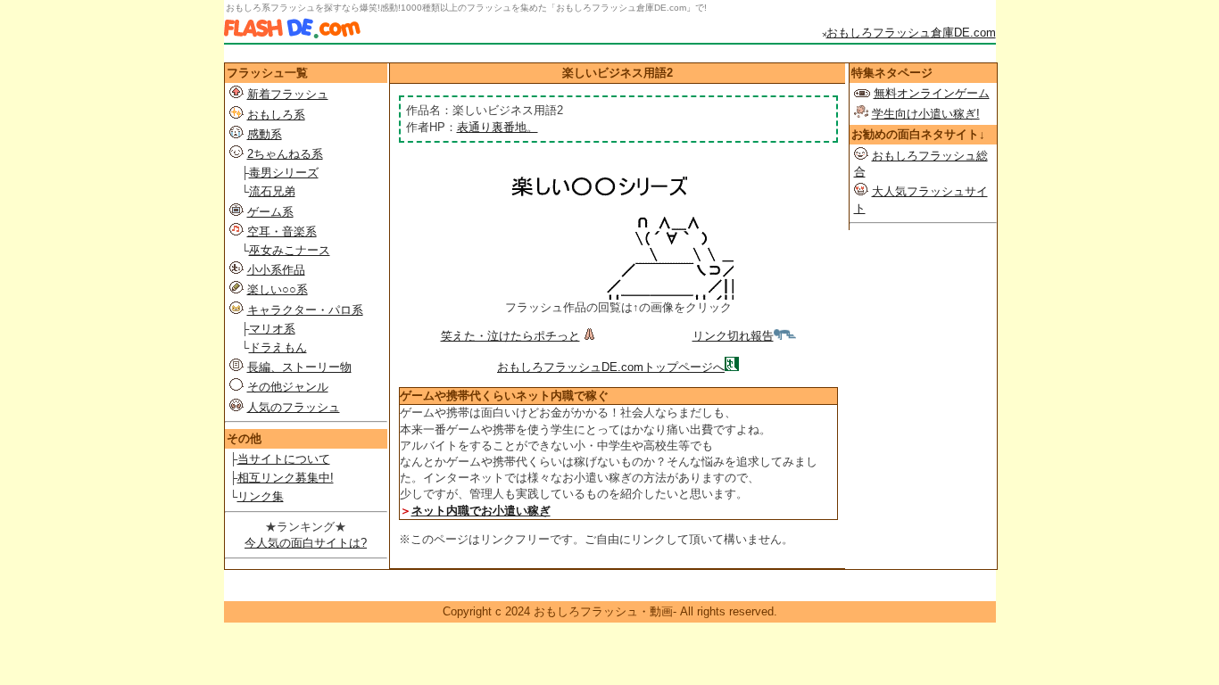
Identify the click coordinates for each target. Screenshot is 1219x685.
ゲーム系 (270, 212)
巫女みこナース (289, 250)
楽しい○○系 (277, 289)
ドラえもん (278, 347)
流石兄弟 (272, 191)
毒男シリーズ (284, 172)
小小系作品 (276, 269)
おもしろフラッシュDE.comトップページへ (611, 367)
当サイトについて (283, 459)
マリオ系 (272, 328)
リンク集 (260, 496)
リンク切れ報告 (733, 335)
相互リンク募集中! (285, 477)
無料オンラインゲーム (932, 93)
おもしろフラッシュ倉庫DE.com (911, 32)
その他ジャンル (287, 386)
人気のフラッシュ (293, 407)
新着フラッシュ (287, 94)
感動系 (264, 134)
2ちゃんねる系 (285, 154)
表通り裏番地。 (497, 127)
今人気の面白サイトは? (306, 542)
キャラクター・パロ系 (305, 310)
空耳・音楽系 (282, 231)
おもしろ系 (276, 114)
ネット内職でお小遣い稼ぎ (481, 510)
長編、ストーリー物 (299, 367)
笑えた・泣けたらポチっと (510, 335)
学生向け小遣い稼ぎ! (926, 113)
